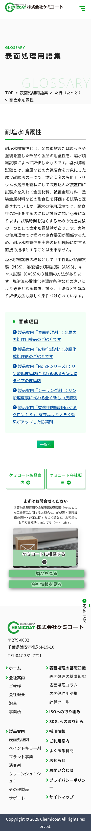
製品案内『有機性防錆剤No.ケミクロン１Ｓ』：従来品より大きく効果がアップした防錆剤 (45, 414)
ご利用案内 (59, 741)
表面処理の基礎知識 (67, 668)
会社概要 (17, 694)
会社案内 (17, 678)
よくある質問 (61, 750)
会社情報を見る (47, 584)
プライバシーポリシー (67, 783)
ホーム (15, 668)
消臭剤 (15, 765)
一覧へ (45, 444)
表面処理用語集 (34, 93)
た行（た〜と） (68, 93)
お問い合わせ (61, 770)
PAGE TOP (85, 613)
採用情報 (57, 731)
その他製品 (19, 789)
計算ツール (59, 702)
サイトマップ (61, 797)
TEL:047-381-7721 (25, 655)
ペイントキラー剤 (25, 748)
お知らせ (57, 760)
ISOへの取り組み (64, 711)
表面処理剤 (19, 739)
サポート (17, 798)
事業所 (15, 711)
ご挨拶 (15, 686)
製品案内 (17, 731)
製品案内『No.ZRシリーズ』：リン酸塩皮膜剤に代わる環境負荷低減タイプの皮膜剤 (45, 373)
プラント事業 (21, 757)
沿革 (13, 703)
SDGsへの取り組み (66, 721)
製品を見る (46, 573)
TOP (9, 93)
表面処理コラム (63, 685)
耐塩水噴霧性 (21, 100)
